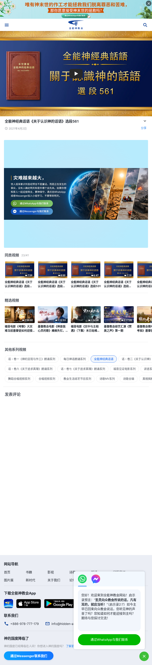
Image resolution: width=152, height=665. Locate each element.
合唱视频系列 (47, 378)
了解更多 (71, 646)
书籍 (29, 572)
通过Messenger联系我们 (28, 656)
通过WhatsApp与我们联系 (109, 640)
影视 (51, 572)
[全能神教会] (76, 25)
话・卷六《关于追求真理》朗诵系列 (30, 368)
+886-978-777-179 (24, 624)
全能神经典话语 (103, 359)
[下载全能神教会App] (8, 603)
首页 (7, 572)
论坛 (72, 580)
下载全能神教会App (20, 593)
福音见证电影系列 (124, 368)
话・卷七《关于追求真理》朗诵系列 (83, 368)
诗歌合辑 (128, 378)
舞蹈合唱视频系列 (19, 378)
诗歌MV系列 (107, 378)
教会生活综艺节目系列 (77, 378)
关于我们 (54, 580)
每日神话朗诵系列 (75, 359)
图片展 (8, 580)
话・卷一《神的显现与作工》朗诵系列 (31, 359)
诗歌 (72, 572)
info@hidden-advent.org (69, 624)
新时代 (30, 580)
